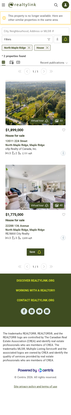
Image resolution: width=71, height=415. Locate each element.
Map (11, 61)
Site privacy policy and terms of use (35, 386)
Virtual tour (37, 120)
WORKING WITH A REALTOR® (35, 290)
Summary (18, 61)
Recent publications (52, 62)
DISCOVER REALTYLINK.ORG (35, 280)
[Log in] (65, 5)
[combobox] (35, 31)
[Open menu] (3, 5)
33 (61, 120)
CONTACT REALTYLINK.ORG (35, 300)
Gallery (3, 61)
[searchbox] (33, 31)
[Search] (56, 5)
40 (61, 205)
